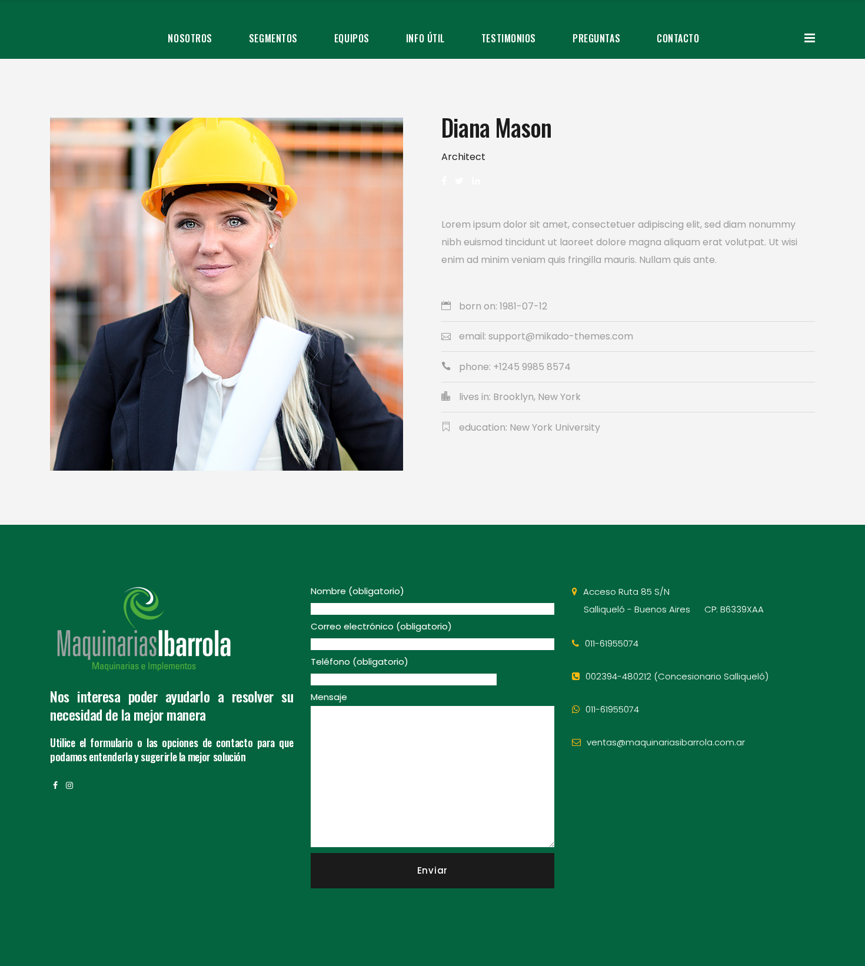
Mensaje (329, 697)
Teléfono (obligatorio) (359, 661)
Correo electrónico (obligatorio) (381, 626)
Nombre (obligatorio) (357, 591)
